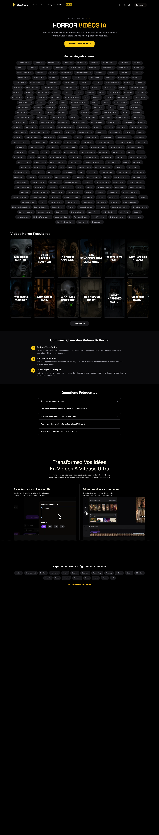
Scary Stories (54, 82)
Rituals (137, 63)
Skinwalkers (129, 122)
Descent (42, 157)
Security (125, 72)
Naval (79, 187)
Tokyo (56, 92)
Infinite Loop (118, 152)
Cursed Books (40, 162)
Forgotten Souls (39, 142)
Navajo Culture (139, 177)
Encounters (123, 68)
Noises (52, 167)
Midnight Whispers (41, 192)
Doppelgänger (43, 92)
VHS (61, 167)
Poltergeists (103, 207)
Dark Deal (92, 172)
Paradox (122, 107)
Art (113, 578)
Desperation (97, 222)
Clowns (128, 82)
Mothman (62, 112)
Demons (67, 92)
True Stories (39, 77)
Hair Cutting (88, 197)
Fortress (109, 127)
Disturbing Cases (130, 202)
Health (65, 573)
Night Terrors (113, 122)
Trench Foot (75, 162)
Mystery (43, 573)
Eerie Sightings (70, 152)
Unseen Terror (66, 187)
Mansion (38, 107)
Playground (49, 137)
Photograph (115, 132)
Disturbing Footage (71, 197)
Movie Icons (63, 122)
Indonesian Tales (36, 147)
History (18, 573)
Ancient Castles (120, 102)
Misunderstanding (75, 192)
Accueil (70, 18)
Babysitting (18, 177)
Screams (63, 107)
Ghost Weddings (98, 217)
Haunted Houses (24, 72)
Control (141, 82)
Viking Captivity (109, 212)
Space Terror (61, 212)
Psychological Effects (24, 117)
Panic (84, 87)
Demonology (106, 117)
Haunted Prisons (104, 187)
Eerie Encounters (33, 137)
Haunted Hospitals (39, 197)
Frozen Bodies (21, 182)
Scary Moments (107, 172)
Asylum (29, 97)
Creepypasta (20, 82)
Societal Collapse (72, 182)
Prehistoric (23, 77)
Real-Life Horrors (121, 177)
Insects (53, 77)
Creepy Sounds (24, 162)
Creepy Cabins (91, 137)
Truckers (100, 192)
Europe (29, 92)
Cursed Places (32, 87)
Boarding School (40, 207)
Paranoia (100, 72)
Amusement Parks (138, 87)
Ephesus (85, 112)
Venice (89, 192)
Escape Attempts (116, 147)
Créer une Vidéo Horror (78, 44)
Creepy (94, 63)
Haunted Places (77, 68)
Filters (43, 202)
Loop (31, 157)
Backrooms (17, 97)
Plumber (18, 137)
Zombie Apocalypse (58, 157)
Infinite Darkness (28, 202)
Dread (74, 112)
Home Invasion (65, 137)
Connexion (128, 5)
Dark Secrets (95, 77)
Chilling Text (52, 147)
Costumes (42, 97)
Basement (129, 132)
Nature (129, 573)
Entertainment (31, 573)
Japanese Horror (21, 172)
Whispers (124, 63)
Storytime (50, 107)
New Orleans (136, 107)
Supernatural (24, 63)
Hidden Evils (39, 167)
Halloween (66, 72)
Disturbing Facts (85, 132)
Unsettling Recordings (65, 222)
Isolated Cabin (122, 117)
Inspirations (22, 112)
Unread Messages (89, 117)
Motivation (54, 573)
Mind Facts (124, 212)
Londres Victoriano (23, 187)
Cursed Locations (26, 212)
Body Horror (31, 127)
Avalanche (121, 157)
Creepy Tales (118, 182)
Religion (119, 573)
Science (75, 573)
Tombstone (55, 142)
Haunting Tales (97, 122)
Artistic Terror (53, 172)
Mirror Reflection (80, 122)
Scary (78, 137)
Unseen (50, 112)
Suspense (53, 63)
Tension (65, 77)
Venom (84, 147)
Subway (97, 127)
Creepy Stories (36, 82)
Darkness (138, 68)
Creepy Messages (88, 152)
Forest (112, 72)
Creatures (45, 68)
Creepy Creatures (50, 87)
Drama (96, 578)
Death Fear (25, 167)
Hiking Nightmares (140, 207)
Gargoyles (113, 197)
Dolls (86, 107)
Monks (96, 112)
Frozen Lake (88, 202)
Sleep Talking (57, 192)
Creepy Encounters (57, 162)
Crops (111, 107)
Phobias (90, 92)
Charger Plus (79, 324)
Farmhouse (103, 152)
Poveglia (31, 177)
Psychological (109, 63)
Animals (48, 578)
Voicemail (85, 82)
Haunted (68, 63)
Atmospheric (19, 157)
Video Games (114, 92)
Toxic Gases (20, 152)
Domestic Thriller (71, 142)
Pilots (107, 177)
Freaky (71, 207)
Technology (97, 573)
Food (57, 578)
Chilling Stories (20, 122)
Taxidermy (114, 202)
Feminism (17, 92)
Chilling (52, 102)
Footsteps (137, 112)
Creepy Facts (70, 82)
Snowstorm (139, 172)
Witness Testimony (65, 127)
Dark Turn (25, 192)
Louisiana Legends (20, 197)
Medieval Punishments (42, 217)
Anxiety (81, 63)
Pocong (101, 197)
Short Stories (36, 112)
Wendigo (75, 107)
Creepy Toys (93, 212)
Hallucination (20, 132)
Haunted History (25, 102)
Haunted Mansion (124, 137)
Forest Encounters (136, 182)
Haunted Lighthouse (103, 167)
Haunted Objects (111, 112)
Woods (45, 152)
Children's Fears (77, 212)
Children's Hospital (117, 217)
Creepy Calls (138, 117)
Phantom (70, 132)
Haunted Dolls (24, 107)
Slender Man (88, 142)
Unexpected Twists (137, 157)
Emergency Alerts (44, 212)
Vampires (18, 87)
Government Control (120, 207)
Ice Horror (101, 202)
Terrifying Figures (81, 217)
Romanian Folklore (135, 147)
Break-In (33, 152)
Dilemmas (136, 102)
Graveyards (83, 222)
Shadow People (47, 127)
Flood (126, 162)
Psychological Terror (79, 102)
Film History (42, 117)
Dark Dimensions (59, 117)
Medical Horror (56, 202)
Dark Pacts (141, 142)
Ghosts (39, 63)
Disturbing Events (69, 147)
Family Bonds (83, 127)
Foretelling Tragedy (124, 142)
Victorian (41, 102)
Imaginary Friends (39, 182)
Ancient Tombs (85, 167)
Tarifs (35, 5)
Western (74, 117)
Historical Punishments (93, 162)
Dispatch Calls (124, 172)
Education (139, 573)
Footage (97, 97)
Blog (42, 5)
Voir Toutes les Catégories (79, 585)
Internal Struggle (128, 197)
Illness (131, 152)
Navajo (141, 122)
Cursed (97, 82)
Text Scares (114, 192)
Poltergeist (78, 177)
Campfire (17, 127)
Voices (79, 92)
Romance (77, 578)
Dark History (79, 77)
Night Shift (56, 97)
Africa (53, 72)
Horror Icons (38, 172)
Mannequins (140, 137)
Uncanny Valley (91, 157)
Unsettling (21, 147)
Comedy (66, 578)
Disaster (95, 87)
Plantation (100, 132)
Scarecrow (55, 197)
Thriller (32, 68)
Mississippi (39, 187)
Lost (81, 172)
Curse (141, 152)
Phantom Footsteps (21, 142)
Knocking (52, 187)
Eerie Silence (133, 167)
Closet (137, 212)
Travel (105, 578)
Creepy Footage (135, 217)
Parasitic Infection (86, 207)
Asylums (136, 77)
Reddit (95, 102)
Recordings (99, 107)
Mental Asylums (102, 182)
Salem (141, 132)
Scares (90, 187)
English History (113, 162)
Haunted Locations (138, 127)
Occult (125, 112)
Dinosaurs (93, 68)
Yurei (33, 122)
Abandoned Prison (98, 147)
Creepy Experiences (105, 142)
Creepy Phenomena (130, 192)
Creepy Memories (136, 187)
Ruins (101, 92)
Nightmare (141, 92)
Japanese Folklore (62, 217)
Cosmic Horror (57, 207)
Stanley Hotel (69, 172)
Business (85, 573)
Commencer (140, 5)
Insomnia (128, 92)
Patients (56, 152)
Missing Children (47, 122)
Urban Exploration (83, 72)
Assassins (56, 132)
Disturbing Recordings (39, 132)
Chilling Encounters (69, 87)
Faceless (88, 182)
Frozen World (107, 137)
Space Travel (109, 87)
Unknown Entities (62, 177)
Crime (87, 578)
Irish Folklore (55, 182)
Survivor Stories (113, 82)
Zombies (109, 97)
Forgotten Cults (93, 177)
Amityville (137, 162)
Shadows (41, 72)
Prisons (106, 102)
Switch (71, 167)
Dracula (138, 72)
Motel (63, 102)
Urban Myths (75, 157)
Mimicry (122, 87)
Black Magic (120, 187)
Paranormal (60, 68)
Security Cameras (72, 97)
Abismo (143, 197)
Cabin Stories (45, 177)
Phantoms (121, 127)
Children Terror (72, 202)
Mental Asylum (23, 217)
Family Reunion (141, 97)
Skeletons (123, 77)
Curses (20, 68)
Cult (86, 97)
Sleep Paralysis (123, 97)
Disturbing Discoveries (21, 207)
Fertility (110, 77)
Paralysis (119, 167)
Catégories (80, 18)
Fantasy (109, 573)
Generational (107, 157)
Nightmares (108, 68)
